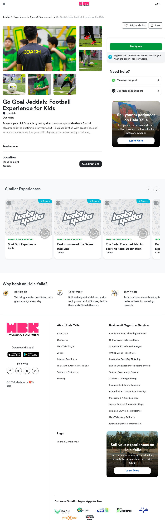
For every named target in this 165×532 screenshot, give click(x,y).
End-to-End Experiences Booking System (129, 366)
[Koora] (124, 510)
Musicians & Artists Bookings (123, 398)
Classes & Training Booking (122, 379)
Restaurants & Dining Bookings (124, 385)
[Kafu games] (62, 511)
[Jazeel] (103, 510)
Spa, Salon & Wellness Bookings (125, 411)
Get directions (90, 164)
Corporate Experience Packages (125, 346)
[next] (156, 189)
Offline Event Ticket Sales (122, 353)
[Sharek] (143, 510)
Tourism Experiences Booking (124, 372)
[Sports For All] (70, 517)
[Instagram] (35, 371)
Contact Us (62, 340)
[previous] (149, 189)
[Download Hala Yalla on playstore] (31, 355)
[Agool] (83, 510)
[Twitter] (18, 371)
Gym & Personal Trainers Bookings (126, 404)
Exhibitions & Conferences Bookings (127, 391)
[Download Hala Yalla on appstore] (14, 355)
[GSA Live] (89, 517)
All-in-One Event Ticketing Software (127, 333)
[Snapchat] (27, 371)
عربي (157, 3)
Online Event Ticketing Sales (124, 340)
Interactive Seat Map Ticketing (125, 359)
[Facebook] (10, 371)
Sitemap (61, 379)
